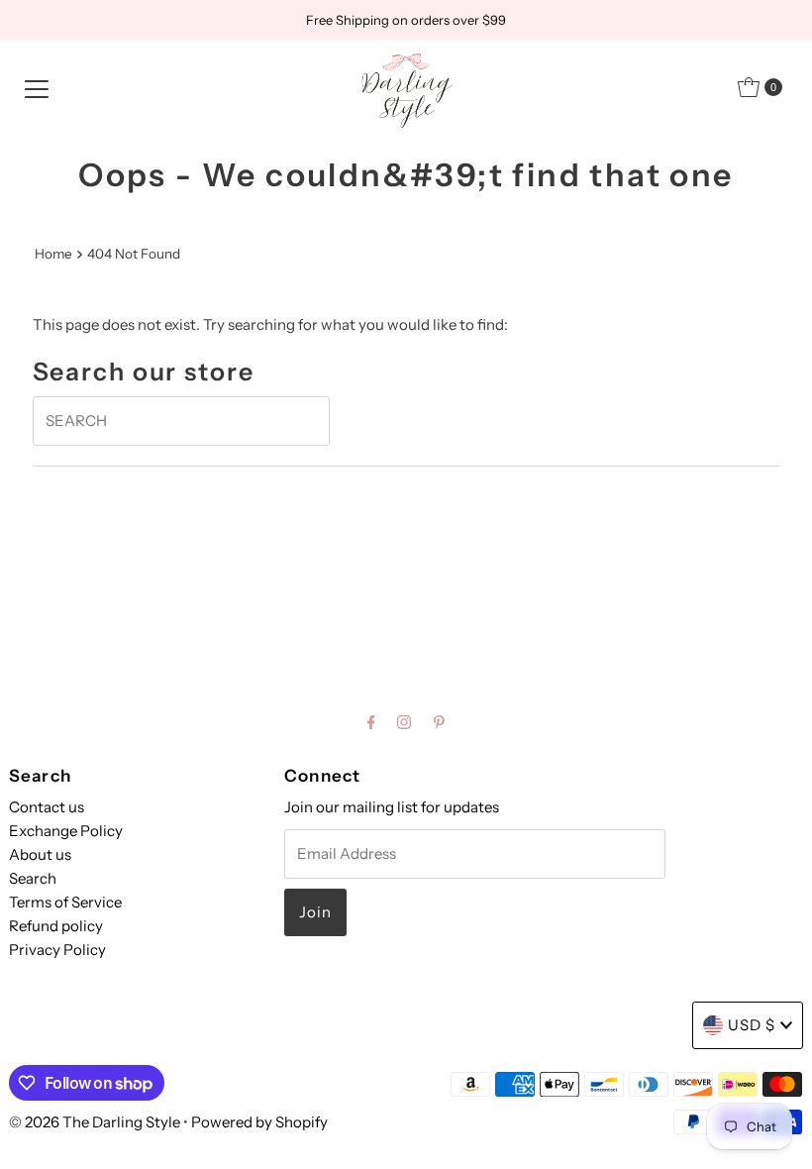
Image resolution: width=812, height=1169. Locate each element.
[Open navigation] (36, 87)
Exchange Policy (66, 830)
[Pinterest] (439, 722)
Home (53, 254)
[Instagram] (404, 722)
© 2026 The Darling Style (96, 1122)
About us (40, 854)
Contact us (46, 806)
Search (32, 878)
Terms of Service (65, 902)
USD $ (751, 1024)
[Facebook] (371, 722)
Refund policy (56, 925)
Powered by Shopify (259, 1122)
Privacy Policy (57, 949)
